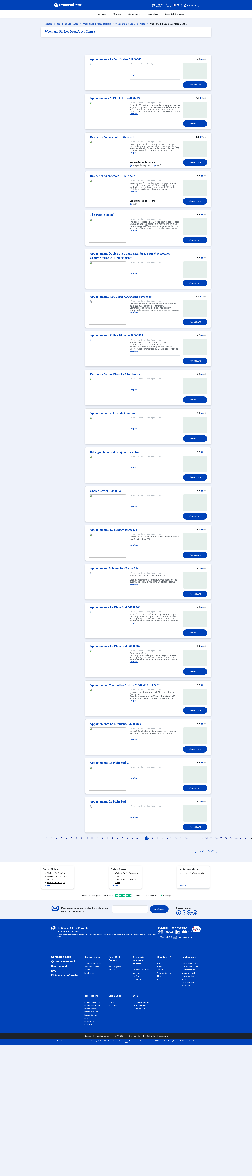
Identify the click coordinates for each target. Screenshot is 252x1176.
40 (236, 838)
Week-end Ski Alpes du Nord (97, 24)
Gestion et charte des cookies (157, 1036)
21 (142, 838)
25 (161, 838)
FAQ (53, 970)
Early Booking (89, 973)
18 (127, 838)
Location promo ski (188, 973)
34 (206, 838)
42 (246, 838)
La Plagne (136, 973)
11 (92, 838)
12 (97, 838)
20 (136, 838)
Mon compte (191, 5)
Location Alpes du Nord (190, 963)
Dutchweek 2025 (139, 1009)
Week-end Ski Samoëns (56, 873)
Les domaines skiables (141, 970)
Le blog (111, 1002)
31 (191, 838)
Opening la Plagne (139, 1005)
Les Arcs (136, 976)
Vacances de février (164, 973)
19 (132, 838)
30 (186, 838)
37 (221, 838)
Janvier (160, 970)
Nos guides (113, 1005)
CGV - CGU (119, 1036)
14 (107, 838)
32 (196, 838)
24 (156, 838)
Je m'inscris (159, 909)
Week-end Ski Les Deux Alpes (131, 24)
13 (102, 838)
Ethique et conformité (64, 975)
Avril (159, 979)
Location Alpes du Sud (190, 967)
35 (211, 838)
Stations (117, 14)
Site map (87, 1036)
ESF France (186, 986)
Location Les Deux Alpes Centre (195, 873)
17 (122, 838)
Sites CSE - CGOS (115, 970)
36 (216, 838)
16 (117, 838)
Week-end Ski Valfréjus (56, 883)
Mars (159, 976)
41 (241, 838)
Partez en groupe (115, 967)
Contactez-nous (61, 956)
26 (166, 838)
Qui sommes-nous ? (63, 961)
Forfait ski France (188, 982)
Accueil (49, 24)
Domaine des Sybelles (141, 1002)
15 (112, 838)
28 (176, 838)
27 (171, 838)
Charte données (135, 1036)
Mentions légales (103, 1036)
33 (201, 838)
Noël (159, 963)
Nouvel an (160, 967)
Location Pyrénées (188, 970)
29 (181, 838)
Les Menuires (138, 979)
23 (152, 838)
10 (87, 838)
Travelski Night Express (92, 963)
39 (231, 838)
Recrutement (59, 966)
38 (226, 838)
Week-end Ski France (68, 24)
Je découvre (195, 84)
